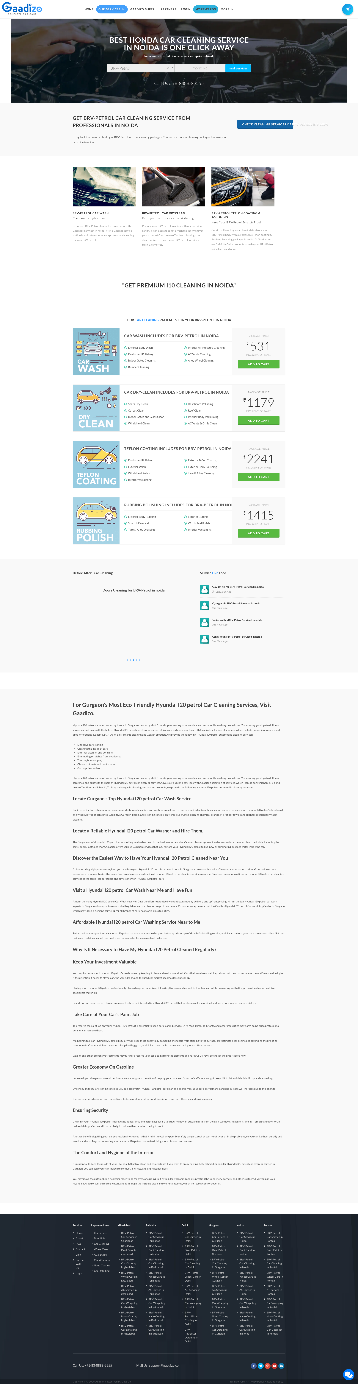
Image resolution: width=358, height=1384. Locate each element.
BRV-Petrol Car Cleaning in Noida (247, 1263)
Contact (80, 1249)
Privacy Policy (256, 1381)
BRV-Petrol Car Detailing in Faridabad (156, 1329)
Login (79, 1273)
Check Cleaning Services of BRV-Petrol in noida (267, 124)
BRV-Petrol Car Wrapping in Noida (247, 1303)
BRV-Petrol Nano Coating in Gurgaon (220, 1316)
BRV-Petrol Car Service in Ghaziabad (129, 1236)
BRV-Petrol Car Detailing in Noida (247, 1329)
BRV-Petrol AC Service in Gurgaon (219, 1289)
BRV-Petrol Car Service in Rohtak (275, 1236)
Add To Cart (258, 364)
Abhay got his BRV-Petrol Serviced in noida (237, 636)
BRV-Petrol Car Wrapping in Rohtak (275, 1303)
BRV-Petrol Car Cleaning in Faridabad (156, 1263)
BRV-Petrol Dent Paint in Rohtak (274, 1250)
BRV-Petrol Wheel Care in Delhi (193, 1276)
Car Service (100, 1232)
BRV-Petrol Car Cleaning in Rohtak (274, 1263)
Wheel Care (101, 1249)
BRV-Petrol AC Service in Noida (247, 1289)
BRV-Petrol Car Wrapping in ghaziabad (129, 1303)
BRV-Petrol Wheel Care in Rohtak (275, 1276)
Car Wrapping (102, 1260)
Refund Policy (275, 1381)
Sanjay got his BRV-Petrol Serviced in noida (237, 620)
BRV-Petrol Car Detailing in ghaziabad (129, 1329)
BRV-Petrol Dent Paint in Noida (247, 1250)
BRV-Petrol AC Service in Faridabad (156, 1289)
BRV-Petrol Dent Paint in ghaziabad (128, 1250)
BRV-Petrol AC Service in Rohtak (274, 1289)
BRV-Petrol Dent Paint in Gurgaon (219, 1250)
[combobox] (141, 68)
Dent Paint (100, 1238)
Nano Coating (102, 1265)
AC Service (100, 1254)
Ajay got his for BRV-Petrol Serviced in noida (238, 586)
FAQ (78, 1243)
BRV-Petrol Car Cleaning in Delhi (192, 1263)
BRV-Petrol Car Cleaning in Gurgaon (219, 1263)
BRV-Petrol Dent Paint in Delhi (192, 1250)
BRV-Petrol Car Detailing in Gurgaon (219, 1329)
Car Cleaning (101, 1243)
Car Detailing (101, 1270)
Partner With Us (80, 1263)
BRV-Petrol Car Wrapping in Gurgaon (220, 1303)
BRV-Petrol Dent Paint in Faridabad (156, 1250)
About (79, 1238)
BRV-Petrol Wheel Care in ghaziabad (129, 1276)
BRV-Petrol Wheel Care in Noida (247, 1276)
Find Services (238, 68)
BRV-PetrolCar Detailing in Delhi (191, 1335)
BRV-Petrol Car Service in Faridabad (156, 1236)
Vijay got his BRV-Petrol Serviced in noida (236, 603)
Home (79, 1232)
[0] (347, 8)
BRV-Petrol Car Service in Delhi (193, 1236)
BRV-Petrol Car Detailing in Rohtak (274, 1329)
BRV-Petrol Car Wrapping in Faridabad (156, 1303)
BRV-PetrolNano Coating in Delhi (191, 1318)
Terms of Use (237, 1381)
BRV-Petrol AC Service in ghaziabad (129, 1289)
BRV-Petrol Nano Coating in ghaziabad (129, 1316)
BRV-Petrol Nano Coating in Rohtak (275, 1316)
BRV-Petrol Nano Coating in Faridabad (156, 1316)
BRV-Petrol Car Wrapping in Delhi (193, 1303)
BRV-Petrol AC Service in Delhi (192, 1289)
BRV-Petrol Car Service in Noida (247, 1236)
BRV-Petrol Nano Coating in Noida (247, 1316)
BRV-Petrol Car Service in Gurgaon (220, 1236)
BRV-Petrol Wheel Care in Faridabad (156, 1276)
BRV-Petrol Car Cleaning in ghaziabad (128, 1263)
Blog (78, 1254)
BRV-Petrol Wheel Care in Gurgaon (220, 1276)
